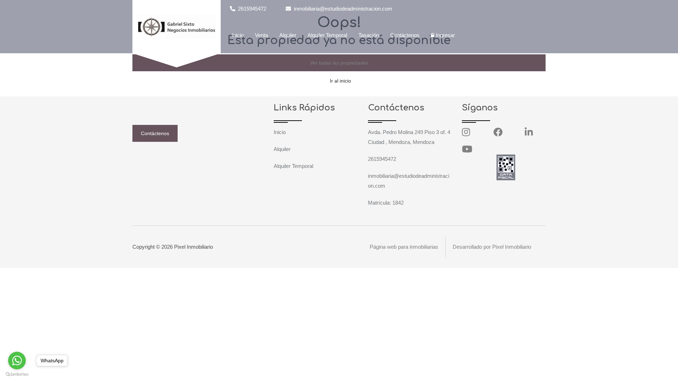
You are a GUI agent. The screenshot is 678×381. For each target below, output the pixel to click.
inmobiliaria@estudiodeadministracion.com (342, 9)
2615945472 (251, 9)
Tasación (368, 35)
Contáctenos (405, 35)
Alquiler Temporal (327, 35)
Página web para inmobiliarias (404, 247)
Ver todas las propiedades (339, 63)
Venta (261, 35)
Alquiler (287, 35)
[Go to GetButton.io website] (17, 374)
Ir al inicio (340, 81)
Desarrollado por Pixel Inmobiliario (492, 247)
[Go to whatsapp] (17, 360)
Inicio (238, 35)
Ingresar (444, 35)
